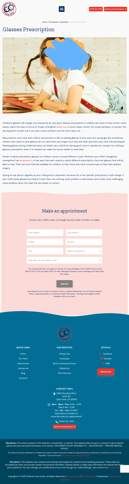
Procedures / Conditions (58, 22)
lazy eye (63, 126)
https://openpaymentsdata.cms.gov (76, 455)
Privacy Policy (115, 467)
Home (44, 22)
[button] (61, 9)
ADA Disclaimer (88, 476)
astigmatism (26, 160)
